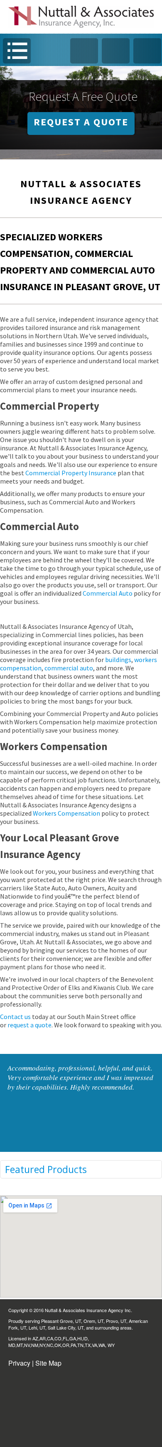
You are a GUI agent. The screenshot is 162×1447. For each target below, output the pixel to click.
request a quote (29, 1025)
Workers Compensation (66, 813)
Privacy (19, 1363)
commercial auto (68, 668)
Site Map (48, 1363)
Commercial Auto (108, 593)
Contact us (15, 1016)
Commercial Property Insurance (70, 473)
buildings (118, 659)
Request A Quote (81, 121)
